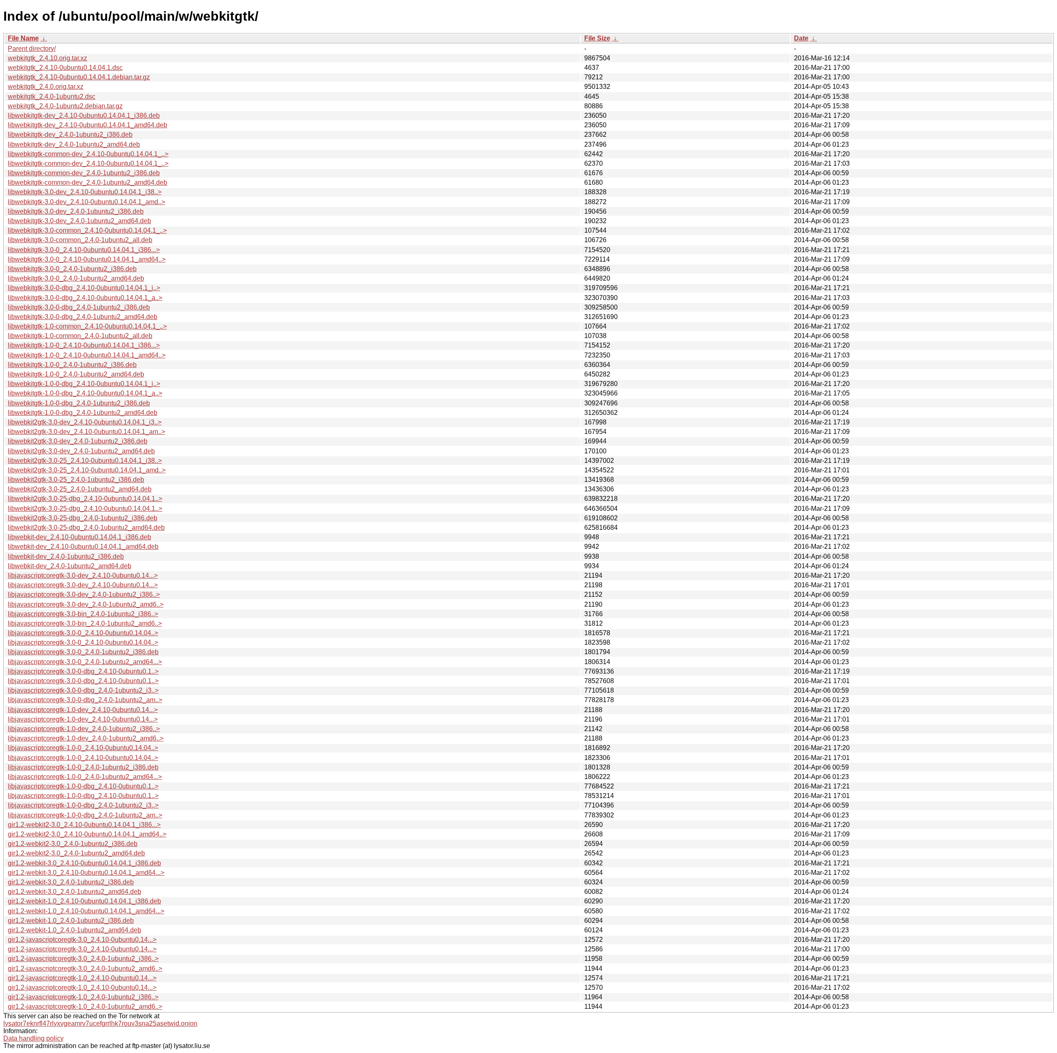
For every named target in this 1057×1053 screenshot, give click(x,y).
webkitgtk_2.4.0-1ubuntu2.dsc (51, 96)
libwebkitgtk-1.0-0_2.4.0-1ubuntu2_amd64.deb (76, 374)
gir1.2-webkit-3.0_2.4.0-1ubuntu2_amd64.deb (74, 891)
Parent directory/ (32, 48)
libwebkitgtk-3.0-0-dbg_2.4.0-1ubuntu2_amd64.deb (82, 316)
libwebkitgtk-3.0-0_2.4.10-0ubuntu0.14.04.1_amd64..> (87, 259)
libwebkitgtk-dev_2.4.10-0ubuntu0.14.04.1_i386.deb (84, 115)
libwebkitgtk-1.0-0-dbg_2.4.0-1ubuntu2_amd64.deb (82, 412)
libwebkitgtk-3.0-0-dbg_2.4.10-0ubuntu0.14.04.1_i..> (84, 287)
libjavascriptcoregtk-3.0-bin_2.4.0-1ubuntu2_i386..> (83, 613)
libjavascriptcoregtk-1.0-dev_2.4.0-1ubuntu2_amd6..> (86, 738)
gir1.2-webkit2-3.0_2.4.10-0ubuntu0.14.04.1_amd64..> (87, 834)
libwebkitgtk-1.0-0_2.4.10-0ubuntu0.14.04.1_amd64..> (87, 355)
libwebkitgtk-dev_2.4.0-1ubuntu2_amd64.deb (74, 144)
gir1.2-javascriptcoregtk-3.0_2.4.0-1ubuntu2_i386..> (83, 958)
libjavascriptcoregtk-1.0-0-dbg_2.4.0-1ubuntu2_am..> (85, 815)
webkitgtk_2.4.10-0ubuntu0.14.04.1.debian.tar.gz (79, 77)
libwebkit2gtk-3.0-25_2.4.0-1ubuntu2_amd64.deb (80, 489)
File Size (597, 38)
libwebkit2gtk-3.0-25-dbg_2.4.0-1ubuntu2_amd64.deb (86, 527)
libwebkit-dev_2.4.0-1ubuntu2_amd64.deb (69, 565)
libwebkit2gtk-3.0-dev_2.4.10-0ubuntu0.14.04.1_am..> (86, 431)
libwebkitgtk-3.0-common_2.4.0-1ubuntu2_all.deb (80, 239)
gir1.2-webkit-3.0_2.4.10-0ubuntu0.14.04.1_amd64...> (86, 872)
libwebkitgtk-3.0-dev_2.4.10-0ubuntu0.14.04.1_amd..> (86, 201)
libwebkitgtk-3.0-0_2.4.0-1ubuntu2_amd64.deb (76, 278)
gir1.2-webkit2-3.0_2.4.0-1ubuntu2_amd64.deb (76, 853)
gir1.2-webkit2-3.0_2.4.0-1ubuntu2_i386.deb (72, 843)
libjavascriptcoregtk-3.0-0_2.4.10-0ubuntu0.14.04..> (83, 632)
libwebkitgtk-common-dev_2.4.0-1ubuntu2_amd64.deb (87, 182)
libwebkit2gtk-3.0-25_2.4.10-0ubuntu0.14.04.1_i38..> (85, 460)
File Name (23, 38)
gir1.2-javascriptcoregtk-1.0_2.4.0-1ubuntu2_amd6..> (85, 1006)
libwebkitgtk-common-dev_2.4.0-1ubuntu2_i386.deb (84, 172)
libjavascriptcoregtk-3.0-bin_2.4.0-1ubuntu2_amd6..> (85, 623)
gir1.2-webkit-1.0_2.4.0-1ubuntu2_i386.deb (71, 920)
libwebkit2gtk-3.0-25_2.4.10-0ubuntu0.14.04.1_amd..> (87, 470)
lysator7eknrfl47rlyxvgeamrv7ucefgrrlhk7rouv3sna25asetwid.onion (100, 1023)
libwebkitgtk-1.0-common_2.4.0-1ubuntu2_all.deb (80, 335)
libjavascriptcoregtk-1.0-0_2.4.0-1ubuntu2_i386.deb (83, 767)
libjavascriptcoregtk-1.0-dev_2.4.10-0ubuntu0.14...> (83, 709)
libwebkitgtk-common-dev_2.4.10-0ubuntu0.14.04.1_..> (88, 153)
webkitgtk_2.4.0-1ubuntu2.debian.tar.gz (65, 106)
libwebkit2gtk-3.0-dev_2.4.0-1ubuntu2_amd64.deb (81, 451)
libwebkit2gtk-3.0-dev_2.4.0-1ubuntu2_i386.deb (77, 441)
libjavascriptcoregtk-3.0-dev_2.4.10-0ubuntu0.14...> (83, 575)
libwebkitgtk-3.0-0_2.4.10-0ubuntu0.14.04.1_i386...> (84, 249)
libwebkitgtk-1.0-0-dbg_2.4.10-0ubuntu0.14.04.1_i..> (84, 383)
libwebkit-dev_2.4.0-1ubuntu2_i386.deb (66, 556)
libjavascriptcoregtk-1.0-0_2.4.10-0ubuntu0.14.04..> (83, 747)
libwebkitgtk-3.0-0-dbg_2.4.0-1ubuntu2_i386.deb (79, 307)
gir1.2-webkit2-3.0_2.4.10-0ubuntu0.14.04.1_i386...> (84, 824)
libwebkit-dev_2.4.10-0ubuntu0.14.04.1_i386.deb (79, 537)
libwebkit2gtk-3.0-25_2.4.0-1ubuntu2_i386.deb (76, 479)
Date (801, 38)
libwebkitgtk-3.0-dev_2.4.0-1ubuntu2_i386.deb (76, 211)
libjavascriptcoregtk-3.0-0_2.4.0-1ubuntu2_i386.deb (83, 651)
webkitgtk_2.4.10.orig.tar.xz (47, 58)
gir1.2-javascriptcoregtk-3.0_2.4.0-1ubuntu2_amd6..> (85, 968)
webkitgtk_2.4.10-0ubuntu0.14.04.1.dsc (65, 67)
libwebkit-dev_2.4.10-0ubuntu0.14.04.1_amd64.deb (83, 546)
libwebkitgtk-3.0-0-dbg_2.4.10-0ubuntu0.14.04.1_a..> (85, 297)
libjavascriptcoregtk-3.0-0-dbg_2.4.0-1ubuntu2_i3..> (83, 690)
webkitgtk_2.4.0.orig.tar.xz (45, 86)
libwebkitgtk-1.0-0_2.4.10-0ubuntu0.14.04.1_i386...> (84, 345)
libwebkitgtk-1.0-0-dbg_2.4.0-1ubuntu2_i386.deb (79, 403)
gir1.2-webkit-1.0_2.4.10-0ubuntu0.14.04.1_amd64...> (86, 911)
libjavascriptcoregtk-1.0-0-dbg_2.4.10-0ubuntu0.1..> (83, 786)
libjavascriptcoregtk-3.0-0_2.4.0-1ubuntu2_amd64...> (85, 661)
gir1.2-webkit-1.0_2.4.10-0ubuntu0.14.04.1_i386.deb (84, 901)
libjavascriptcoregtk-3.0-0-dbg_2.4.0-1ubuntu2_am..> (85, 699)
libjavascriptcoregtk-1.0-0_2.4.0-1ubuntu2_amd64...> (85, 776)
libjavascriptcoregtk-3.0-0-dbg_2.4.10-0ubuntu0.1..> (83, 671)
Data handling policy (33, 1038)
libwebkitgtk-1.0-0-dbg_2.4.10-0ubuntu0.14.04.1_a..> (85, 393)
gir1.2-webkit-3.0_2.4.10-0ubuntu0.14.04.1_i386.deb (84, 863)
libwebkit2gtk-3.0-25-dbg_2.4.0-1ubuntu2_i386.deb (82, 518)
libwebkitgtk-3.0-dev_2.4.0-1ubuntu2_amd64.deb (79, 220)
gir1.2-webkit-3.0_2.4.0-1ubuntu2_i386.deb (71, 882)
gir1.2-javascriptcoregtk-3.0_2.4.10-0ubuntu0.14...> (82, 939)
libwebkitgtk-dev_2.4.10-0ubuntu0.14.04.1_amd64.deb (87, 125)
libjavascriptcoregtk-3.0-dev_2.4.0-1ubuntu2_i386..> (84, 594)
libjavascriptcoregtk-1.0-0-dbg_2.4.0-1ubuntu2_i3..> (83, 805)
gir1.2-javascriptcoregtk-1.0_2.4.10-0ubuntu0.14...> (82, 978)
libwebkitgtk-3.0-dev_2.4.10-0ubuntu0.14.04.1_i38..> (84, 191)
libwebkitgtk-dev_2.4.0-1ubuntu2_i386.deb (70, 134)
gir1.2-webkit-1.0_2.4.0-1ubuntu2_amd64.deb (74, 930)
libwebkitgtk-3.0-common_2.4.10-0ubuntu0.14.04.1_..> (87, 230)
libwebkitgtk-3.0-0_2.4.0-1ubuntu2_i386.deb (72, 268)
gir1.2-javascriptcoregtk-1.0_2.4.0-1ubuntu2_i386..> (83, 997)
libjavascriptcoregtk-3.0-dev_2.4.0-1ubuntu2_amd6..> (86, 604)
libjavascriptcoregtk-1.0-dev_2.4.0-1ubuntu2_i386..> (84, 728)
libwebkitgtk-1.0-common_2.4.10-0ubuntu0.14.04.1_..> (87, 326)
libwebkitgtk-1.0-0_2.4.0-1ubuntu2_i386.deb (72, 364)
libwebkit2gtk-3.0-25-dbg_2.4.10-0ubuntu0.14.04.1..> (85, 498)
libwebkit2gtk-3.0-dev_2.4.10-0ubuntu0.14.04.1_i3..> (84, 422)
